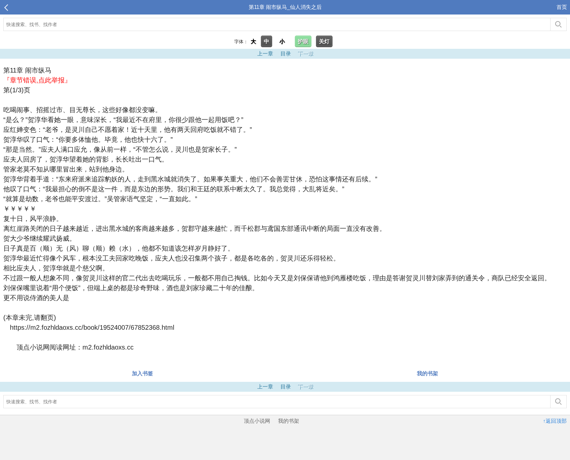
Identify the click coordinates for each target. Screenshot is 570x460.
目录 (285, 53)
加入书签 (142, 373)
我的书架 (427, 373)
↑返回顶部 (555, 421)
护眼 (303, 41)
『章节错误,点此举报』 (37, 80)
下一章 (305, 53)
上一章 (265, 53)
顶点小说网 (257, 421)
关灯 (324, 41)
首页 (561, 7)
